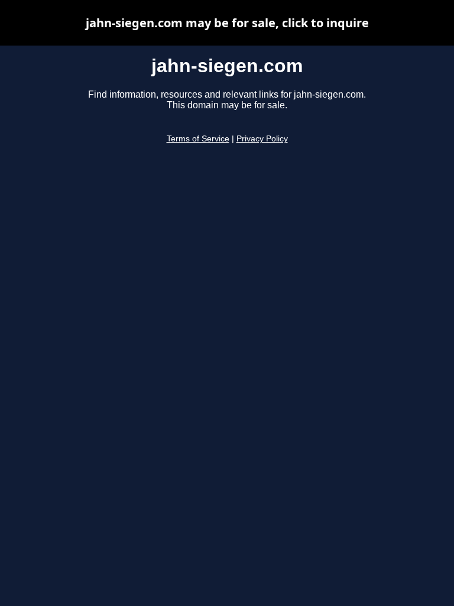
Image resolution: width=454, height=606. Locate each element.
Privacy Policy (262, 138)
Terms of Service (198, 138)
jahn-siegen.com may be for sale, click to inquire (227, 23)
